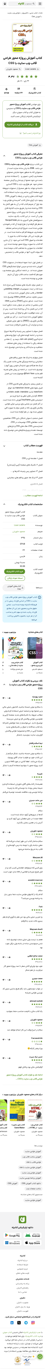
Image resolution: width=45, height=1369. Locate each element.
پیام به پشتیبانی (22, 1283)
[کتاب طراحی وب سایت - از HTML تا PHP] (35, 1110)
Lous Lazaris (19, 525)
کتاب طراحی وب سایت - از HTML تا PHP (35, 1126)
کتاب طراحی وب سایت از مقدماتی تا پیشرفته (15, 664)
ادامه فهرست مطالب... (32, 495)
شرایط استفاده (22, 1264)
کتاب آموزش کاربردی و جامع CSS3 (37, 664)
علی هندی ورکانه (16, 669)
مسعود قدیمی (37, 669)
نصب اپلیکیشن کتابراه (32, 1332)
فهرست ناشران (22, 1311)
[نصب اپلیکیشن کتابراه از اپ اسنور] (32, 1243)
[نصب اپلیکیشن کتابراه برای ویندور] (12, 1243)
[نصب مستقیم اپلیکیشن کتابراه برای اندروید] (32, 1235)
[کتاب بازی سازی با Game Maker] (17, 1110)
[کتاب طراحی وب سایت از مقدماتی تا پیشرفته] (15, 647)
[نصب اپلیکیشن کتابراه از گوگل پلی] (12, 1235)
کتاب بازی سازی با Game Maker (18, 1126)
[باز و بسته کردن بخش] (4, 156)
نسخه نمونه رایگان (15, 578)
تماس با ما (22, 1292)
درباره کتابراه (23, 1260)
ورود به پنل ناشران (22, 1307)
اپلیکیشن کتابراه (33, 116)
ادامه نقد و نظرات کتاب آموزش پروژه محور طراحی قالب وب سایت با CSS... (24, 1077)
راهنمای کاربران (22, 1288)
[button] (22, 38)
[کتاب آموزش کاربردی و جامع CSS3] (35, 647)
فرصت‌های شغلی (22, 1273)
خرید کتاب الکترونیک (14, 571)
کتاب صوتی (7, 1332)
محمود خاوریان (18, 531)
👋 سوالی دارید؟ (28, 1356)
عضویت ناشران (22, 1302)
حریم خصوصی (22, 1269)
